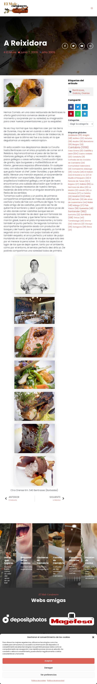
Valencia (78, 224)
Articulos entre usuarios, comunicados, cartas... (75, 568)
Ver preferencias (49, 674)
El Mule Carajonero (48, 594)
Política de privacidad (55, 680)
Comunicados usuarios (77, 559)
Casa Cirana (75, 150)
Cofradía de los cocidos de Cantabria (58, 571)
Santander (77, 211)
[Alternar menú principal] (91, 8)
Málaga (78, 205)
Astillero (78, 138)
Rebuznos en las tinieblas (26, 560)
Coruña (78, 171)
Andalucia (75, 135)
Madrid (78, 196)
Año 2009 (48, 52)
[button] (93, 637)
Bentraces (78, 90)
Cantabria (78, 147)
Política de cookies (38, 680)
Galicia (76, 93)
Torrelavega (76, 220)
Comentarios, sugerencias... (27, 567)
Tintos (79, 217)
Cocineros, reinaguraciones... (45, 567)
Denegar (48, 667)
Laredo (84, 190)
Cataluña (78, 156)
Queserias (86, 208)
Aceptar (48, 660)
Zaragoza (79, 226)
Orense (85, 93)
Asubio (78, 141)
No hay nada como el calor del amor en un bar (7, 574)
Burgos (77, 144)
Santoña (74, 214)
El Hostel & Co (81, 175)
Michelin (78, 199)
